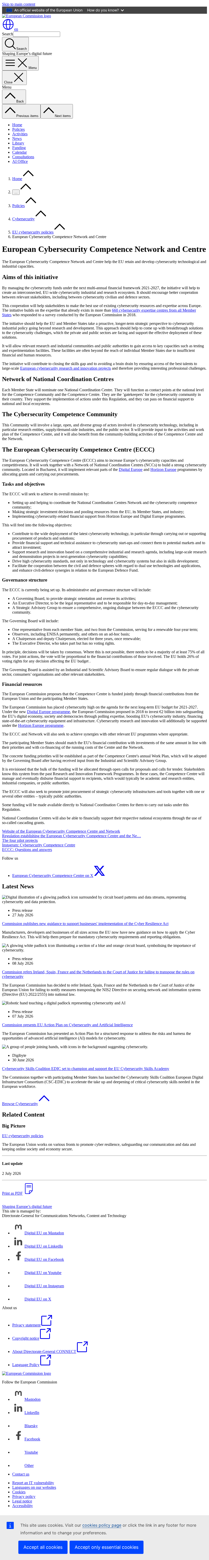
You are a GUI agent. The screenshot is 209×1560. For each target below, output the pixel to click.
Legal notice (22, 1501)
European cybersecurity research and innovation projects (65, 368)
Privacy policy (23, 1496)
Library (18, 143)
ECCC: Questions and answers (27, 849)
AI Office (20, 161)
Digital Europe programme (48, 712)
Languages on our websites (34, 1487)
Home (17, 125)
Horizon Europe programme (40, 725)
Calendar (19, 152)
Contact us (20, 1474)
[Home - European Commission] (26, 16)
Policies (18, 129)
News (17, 138)
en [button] (16, 29)
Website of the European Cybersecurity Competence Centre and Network (61, 831)
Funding (19, 148)
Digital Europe (130, 469)
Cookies (18, 1492)
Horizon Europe (163, 469)
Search (7, 34)
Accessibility (22, 1506)
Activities (20, 134)
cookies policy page (101, 1525)
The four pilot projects (20, 840)
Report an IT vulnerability (33, 1483)
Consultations (23, 157)
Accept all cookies (42, 1547)
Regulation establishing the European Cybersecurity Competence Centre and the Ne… (71, 836)
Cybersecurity (23, 219)
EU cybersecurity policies (33, 232)
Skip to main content (18, 4)
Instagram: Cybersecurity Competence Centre (38, 845)
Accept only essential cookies (106, 1547)
